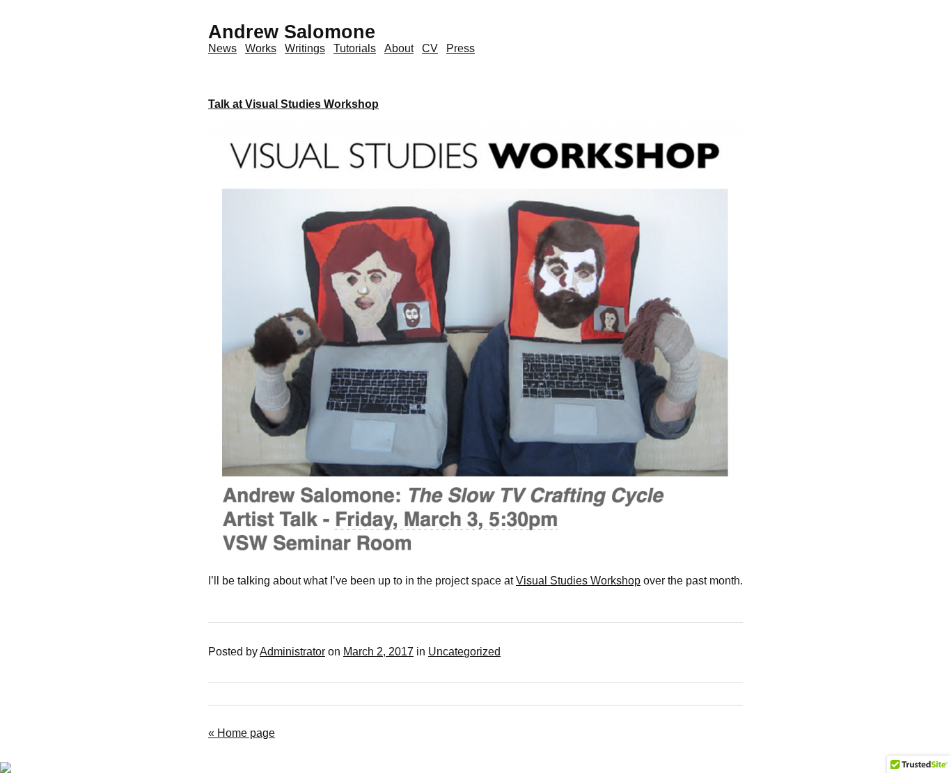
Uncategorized (464, 652)
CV (430, 48)
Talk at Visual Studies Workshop (293, 104)
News (222, 48)
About (399, 48)
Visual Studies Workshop (578, 581)
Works (260, 48)
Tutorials (354, 48)
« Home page (241, 733)
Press (460, 48)
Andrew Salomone (291, 31)
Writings (305, 48)
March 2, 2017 (378, 652)
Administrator (292, 652)
